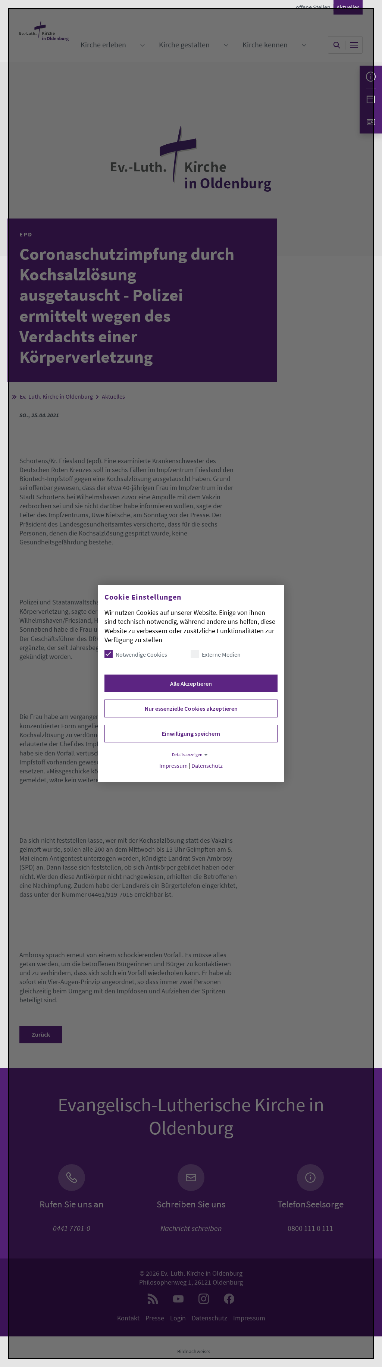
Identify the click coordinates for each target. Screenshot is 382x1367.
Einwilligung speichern (191, 733)
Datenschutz (207, 765)
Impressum (173, 765)
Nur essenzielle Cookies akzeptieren (191, 708)
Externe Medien (221, 654)
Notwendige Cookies (141, 654)
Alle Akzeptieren (191, 683)
